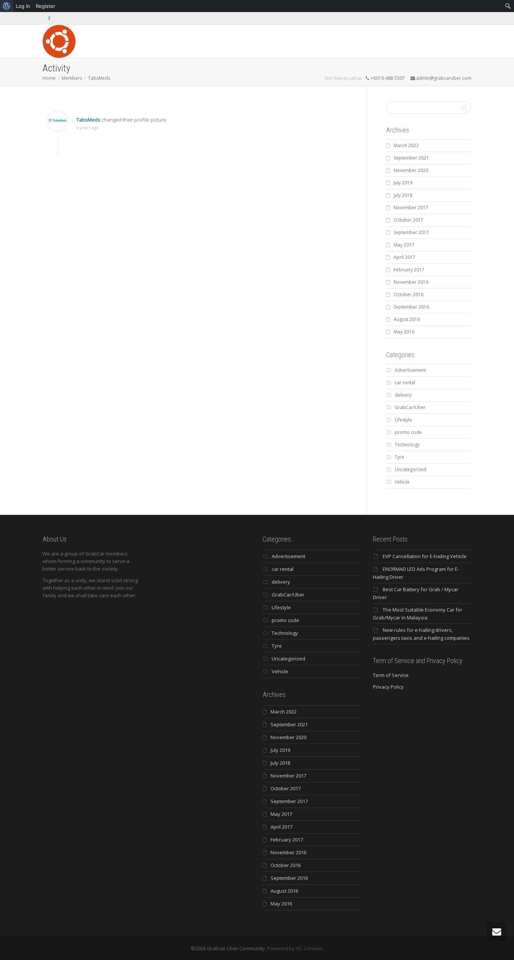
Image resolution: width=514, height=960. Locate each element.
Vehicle (402, 482)
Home (49, 78)
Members (72, 78)
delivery (403, 395)
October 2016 (408, 294)
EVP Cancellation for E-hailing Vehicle (425, 556)
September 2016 (411, 307)
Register (45, 6)
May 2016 (404, 332)
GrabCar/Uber (410, 407)
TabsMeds (99, 78)
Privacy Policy (388, 686)
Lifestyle (403, 420)
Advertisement (410, 370)
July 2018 (403, 195)
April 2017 (404, 257)
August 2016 (407, 319)
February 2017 (409, 269)
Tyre (399, 457)
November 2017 (411, 207)
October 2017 (408, 220)
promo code (408, 432)
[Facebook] (49, 18)
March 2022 (406, 145)
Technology (407, 444)
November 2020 (411, 170)
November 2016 (411, 282)
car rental (405, 382)
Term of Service (391, 675)
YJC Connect (309, 948)
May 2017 (404, 245)
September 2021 (411, 158)
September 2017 (411, 232)
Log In (23, 6)
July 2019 (403, 183)
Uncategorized (410, 469)
